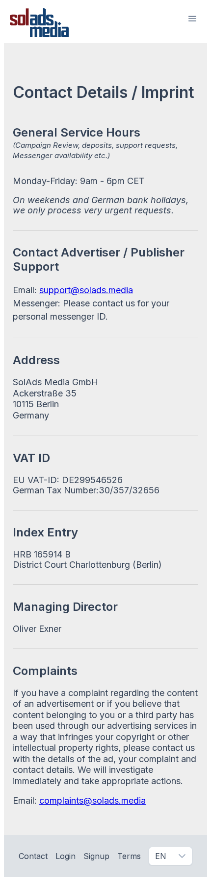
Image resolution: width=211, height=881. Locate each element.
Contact (33, 856)
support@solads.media (86, 290)
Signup (96, 856)
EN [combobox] (160, 856)
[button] (192, 18)
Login (65, 856)
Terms (129, 856)
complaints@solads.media (92, 800)
